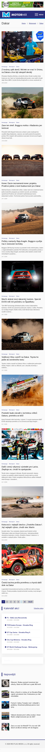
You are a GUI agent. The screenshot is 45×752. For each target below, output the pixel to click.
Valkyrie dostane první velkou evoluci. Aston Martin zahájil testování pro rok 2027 (25, 716)
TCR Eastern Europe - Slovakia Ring (20, 625)
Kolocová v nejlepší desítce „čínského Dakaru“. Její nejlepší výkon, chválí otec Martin (22, 525)
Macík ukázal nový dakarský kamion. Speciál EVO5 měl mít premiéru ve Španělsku (21, 300)
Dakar (41, 23)
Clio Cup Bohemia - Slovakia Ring (19, 640)
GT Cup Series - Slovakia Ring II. (18, 632)
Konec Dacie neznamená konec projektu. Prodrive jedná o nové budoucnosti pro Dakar (21, 184)
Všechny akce (38, 608)
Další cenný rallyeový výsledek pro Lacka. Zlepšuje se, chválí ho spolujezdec (20, 468)
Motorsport (32, 23)
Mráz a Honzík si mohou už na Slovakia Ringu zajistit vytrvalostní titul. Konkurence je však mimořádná (26, 694)
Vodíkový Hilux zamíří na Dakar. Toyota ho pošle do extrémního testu (20, 358)
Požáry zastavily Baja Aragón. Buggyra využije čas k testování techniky (22, 242)
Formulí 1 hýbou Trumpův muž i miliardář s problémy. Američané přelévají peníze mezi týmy (25, 705)
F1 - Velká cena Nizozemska (17, 618)
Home (24, 23)
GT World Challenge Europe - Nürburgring (22, 647)
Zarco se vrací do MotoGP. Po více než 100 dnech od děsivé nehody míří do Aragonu (25, 727)
